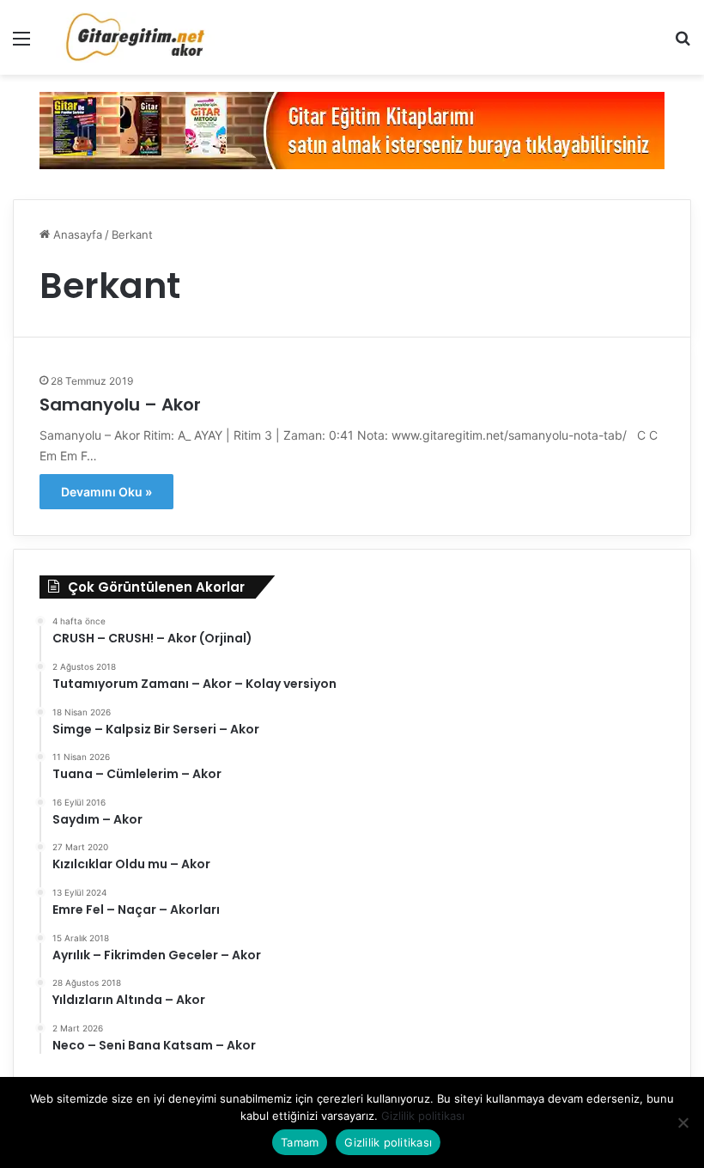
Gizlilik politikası (422, 1115)
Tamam (300, 1142)
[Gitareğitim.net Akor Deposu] (137, 37)
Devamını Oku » (106, 491)
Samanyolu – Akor (120, 404)
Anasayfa (76, 234)
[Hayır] (682, 1122)
